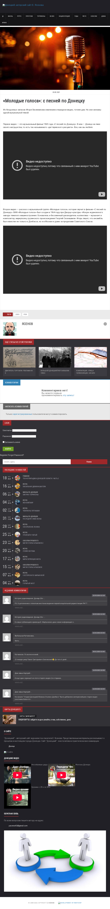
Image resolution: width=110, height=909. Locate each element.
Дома (103, 16)
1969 (17, 314)
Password (7, 436)
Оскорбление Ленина (31, 527)
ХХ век (52, 16)
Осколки (94, 16)
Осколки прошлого (30, 541)
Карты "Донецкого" (27, 716)
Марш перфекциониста (32, 559)
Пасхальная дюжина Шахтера (34, 487)
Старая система (29, 551)
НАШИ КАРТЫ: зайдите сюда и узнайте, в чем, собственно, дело (45, 720)
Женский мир (28, 503)
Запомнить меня (12, 442)
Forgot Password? (16, 455)
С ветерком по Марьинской (33, 575)
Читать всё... (19, 608)
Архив (4, 23)
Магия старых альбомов (32, 567)
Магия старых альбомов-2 (33, 543)
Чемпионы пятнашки (31, 511)
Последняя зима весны (32, 519)
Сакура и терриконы (30, 495)
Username (7, 430)
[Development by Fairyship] (70, 903)
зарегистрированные (22, 414)
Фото (84, 16)
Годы (76, 16)
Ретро (19, 16)
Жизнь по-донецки (30, 492)
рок (25, 314)
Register (3, 455)
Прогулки (29, 16)
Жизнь (10, 16)
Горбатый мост (29, 583)
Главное (26, 476)
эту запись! (68, 395)
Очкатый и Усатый (30, 535)
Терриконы (41, 16)
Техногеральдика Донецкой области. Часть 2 (41, 478)
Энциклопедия (64, 16)
